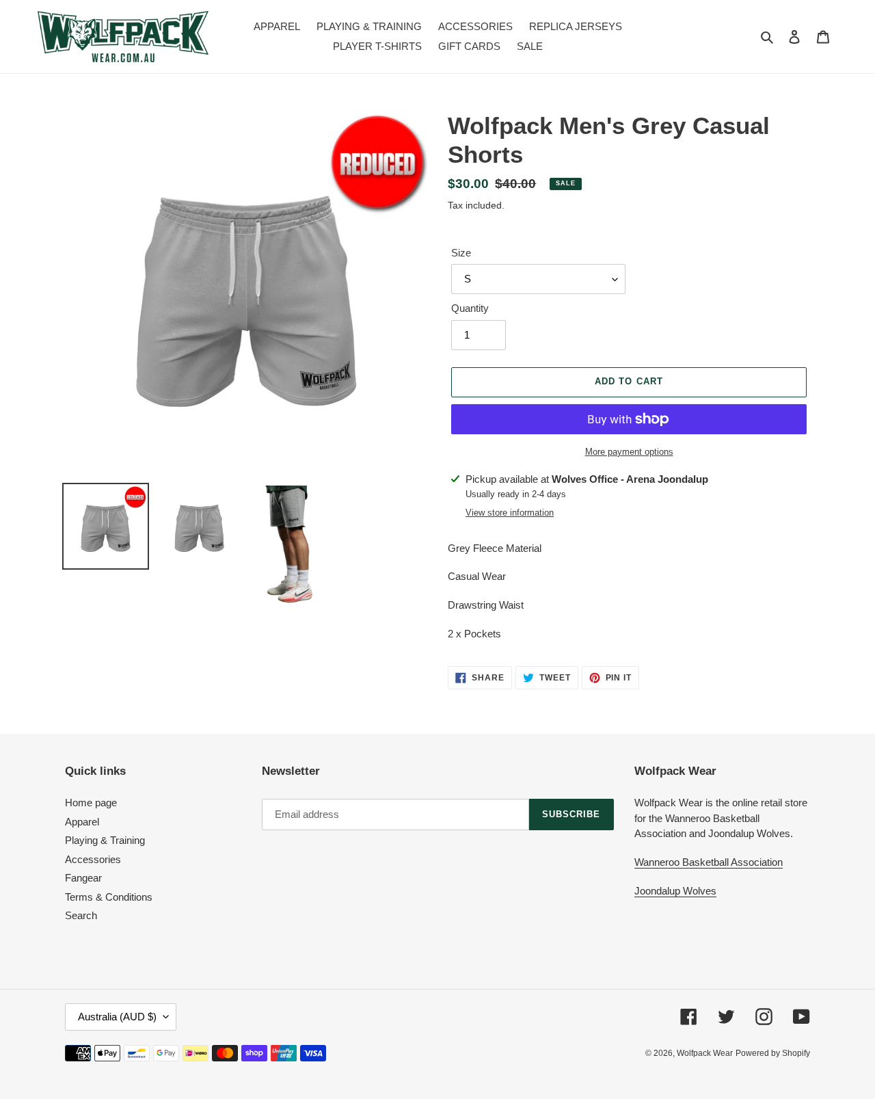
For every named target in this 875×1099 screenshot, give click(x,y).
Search (81, 915)
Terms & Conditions (108, 897)
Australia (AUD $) (117, 1016)
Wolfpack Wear (705, 1053)
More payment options (629, 452)
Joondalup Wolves (675, 891)
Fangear (83, 878)
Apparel (82, 821)
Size (461, 253)
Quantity (470, 308)
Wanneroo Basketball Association (708, 862)
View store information (510, 512)
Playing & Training (105, 840)
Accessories (93, 859)
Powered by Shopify (773, 1053)
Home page (91, 802)
